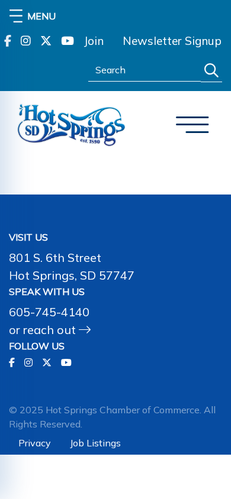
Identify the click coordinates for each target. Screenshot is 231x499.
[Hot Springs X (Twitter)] (46, 41)
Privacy (34, 443)
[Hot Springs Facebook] (7, 41)
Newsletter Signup (172, 41)
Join (94, 41)
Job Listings (95, 443)
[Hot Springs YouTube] (67, 41)
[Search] (211, 70)
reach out (51, 329)
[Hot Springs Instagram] (26, 41)
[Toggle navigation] (192, 125)
